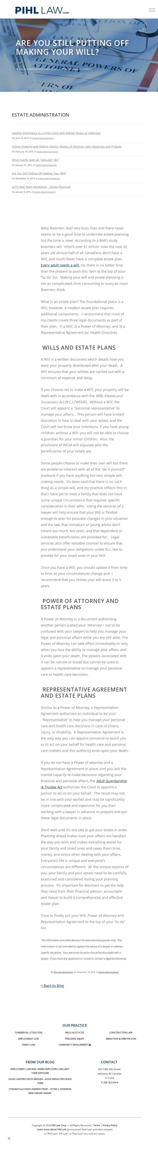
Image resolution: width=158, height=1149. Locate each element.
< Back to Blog (52, 985)
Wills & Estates (74, 1032)
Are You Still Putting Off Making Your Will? (39, 173)
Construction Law (120, 1032)
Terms (96, 1125)
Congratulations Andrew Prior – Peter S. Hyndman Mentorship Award (40, 1091)
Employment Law (28, 1038)
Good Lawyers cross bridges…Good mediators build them (40, 1081)
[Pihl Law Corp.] (64, 7)
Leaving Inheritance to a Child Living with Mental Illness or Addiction (56, 133)
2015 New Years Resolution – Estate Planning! (41, 187)
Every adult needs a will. (60, 265)
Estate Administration (31, 69)
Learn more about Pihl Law (51, 1129)
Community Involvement (74, 1044)
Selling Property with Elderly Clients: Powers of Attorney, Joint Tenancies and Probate (66, 146)
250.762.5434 (110, 1082)
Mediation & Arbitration (121, 1038)
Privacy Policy (110, 1125)
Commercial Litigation (28, 1032)
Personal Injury (74, 1038)
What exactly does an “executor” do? (35, 160)
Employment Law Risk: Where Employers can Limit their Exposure (40, 1071)
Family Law (28, 1044)
